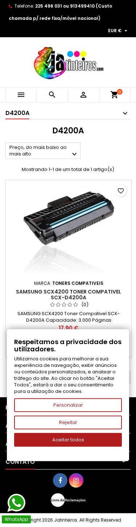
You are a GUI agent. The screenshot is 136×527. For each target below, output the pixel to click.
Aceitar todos (68, 439)
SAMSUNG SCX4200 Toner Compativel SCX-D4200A (68, 294)
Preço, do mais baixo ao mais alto (44, 151)
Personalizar (68, 405)
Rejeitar (68, 422)
